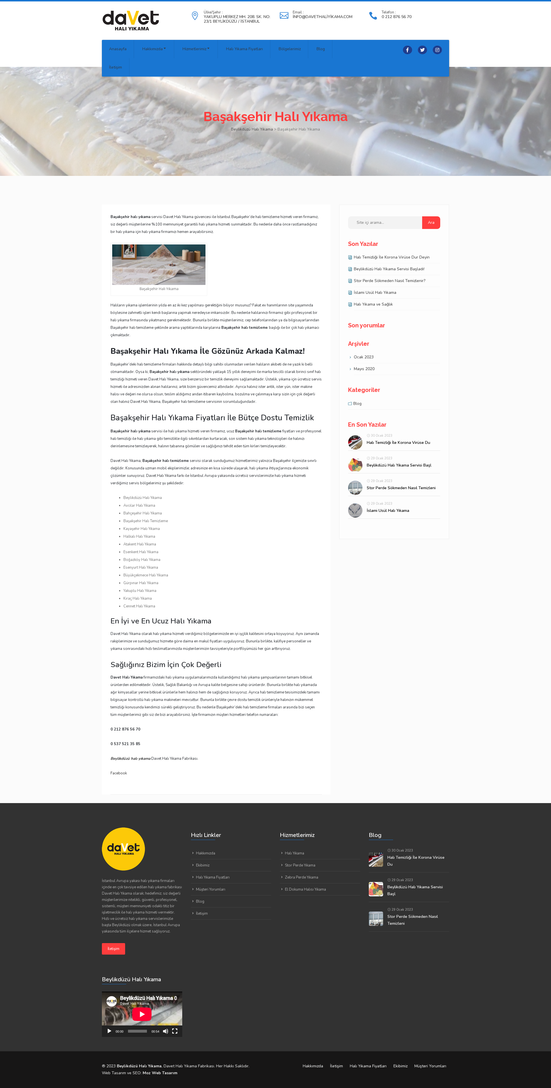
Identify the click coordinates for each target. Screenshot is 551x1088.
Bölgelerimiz (290, 49)
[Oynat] (109, 1031)
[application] (142, 1014)
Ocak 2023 (364, 357)
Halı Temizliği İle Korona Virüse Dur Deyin (392, 257)
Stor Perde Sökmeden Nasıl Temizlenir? (389, 280)
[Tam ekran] (175, 1031)
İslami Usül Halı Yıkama (375, 292)
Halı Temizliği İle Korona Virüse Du (398, 442)
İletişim (115, 67)
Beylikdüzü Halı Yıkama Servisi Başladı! (389, 269)
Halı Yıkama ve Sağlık (373, 304)
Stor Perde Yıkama (300, 865)
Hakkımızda (152, 49)
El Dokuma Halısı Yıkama (305, 889)
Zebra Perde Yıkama (301, 877)
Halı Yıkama (294, 853)
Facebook (118, 773)
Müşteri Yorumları (210, 889)
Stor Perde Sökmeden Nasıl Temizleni (401, 488)
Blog (321, 49)
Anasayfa (118, 49)
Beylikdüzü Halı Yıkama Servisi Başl (399, 465)
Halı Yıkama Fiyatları (244, 49)
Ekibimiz (202, 865)
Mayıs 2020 (364, 369)
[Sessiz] (165, 1031)
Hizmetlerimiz (194, 49)
